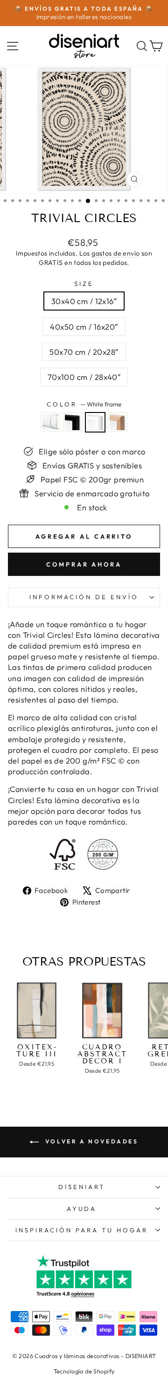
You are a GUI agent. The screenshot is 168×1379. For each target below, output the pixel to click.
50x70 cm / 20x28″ (83, 352)
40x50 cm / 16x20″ (84, 326)
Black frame (72, 422)
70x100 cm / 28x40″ (84, 377)
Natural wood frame (117, 422)
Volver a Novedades (90, 1141)
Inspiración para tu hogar (81, 1230)
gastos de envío (115, 253)
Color (84, 404)
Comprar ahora (84, 564)
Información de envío (84, 597)
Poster (50, 422)
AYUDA (82, 1208)
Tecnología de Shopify (84, 1371)
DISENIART (81, 1186)
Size (84, 283)
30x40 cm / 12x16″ (84, 301)
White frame (95, 422)
